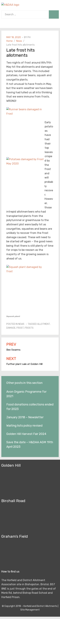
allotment (43, 324)
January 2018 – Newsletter (25, 417)
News (21, 324)
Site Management (30, 609)
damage (11, 327)
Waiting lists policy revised (24, 425)
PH (29, 37)
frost (20, 327)
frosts (29, 327)
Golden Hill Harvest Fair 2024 (26, 434)
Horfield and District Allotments (40, 606)
